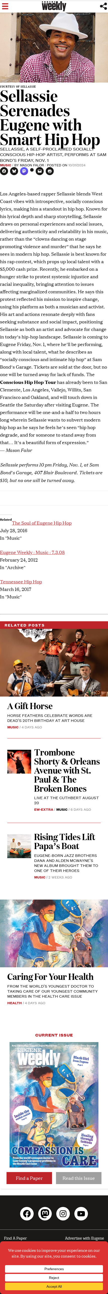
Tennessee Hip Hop (21, 581)
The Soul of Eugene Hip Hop (42, 523)
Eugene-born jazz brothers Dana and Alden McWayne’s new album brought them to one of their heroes (66, 863)
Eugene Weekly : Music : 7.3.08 (32, 552)
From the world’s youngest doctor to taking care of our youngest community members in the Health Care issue (52, 991)
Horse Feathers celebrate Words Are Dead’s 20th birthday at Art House (49, 718)
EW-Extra (43, 809)
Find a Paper (29, 1178)
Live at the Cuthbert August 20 (66, 800)
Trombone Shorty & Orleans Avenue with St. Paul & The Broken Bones (67, 769)
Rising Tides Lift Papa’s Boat (64, 841)
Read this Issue (79, 1178)
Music (5, 164)
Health (14, 1002)
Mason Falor (32, 164)
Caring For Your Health (50, 976)
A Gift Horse (30, 705)
